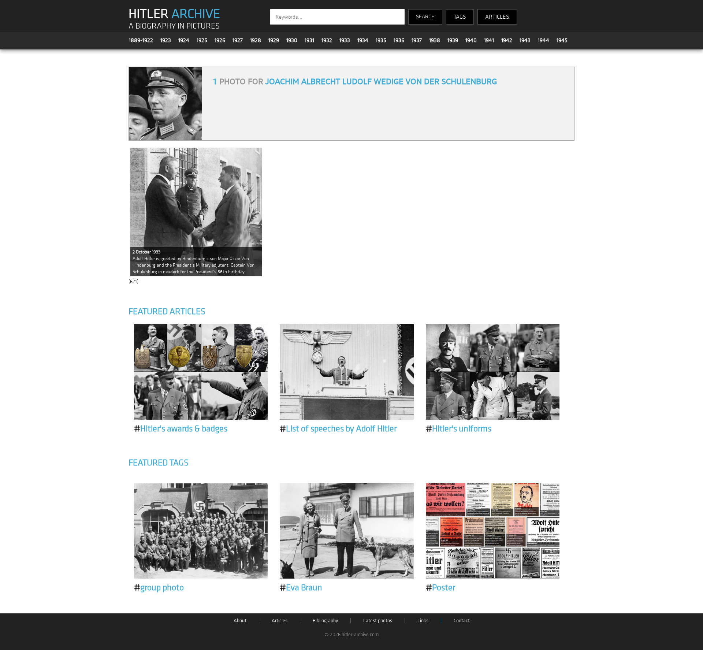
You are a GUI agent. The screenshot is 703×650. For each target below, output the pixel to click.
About (240, 620)
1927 (238, 40)
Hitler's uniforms (458, 428)
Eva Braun (301, 587)
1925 (202, 40)
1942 (506, 40)
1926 (220, 40)
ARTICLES (497, 17)
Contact (462, 620)
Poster (440, 587)
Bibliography (325, 620)
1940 (471, 40)
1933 (344, 40)
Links (422, 620)
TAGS (460, 17)
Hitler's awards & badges (180, 428)
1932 (326, 40)
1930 (291, 40)
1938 (434, 40)
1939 (452, 40)
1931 (309, 40)
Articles (279, 620)
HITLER (174, 14)
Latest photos (377, 620)
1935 (381, 40)
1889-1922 (141, 40)
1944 (543, 40)
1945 (562, 40)
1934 (362, 40)
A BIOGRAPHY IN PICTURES (174, 26)
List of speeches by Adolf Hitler (338, 428)
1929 (273, 40)
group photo (159, 587)
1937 (417, 40)
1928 (255, 40)
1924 (183, 40)
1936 (399, 40)
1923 (165, 40)
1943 (525, 40)
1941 (489, 40)
